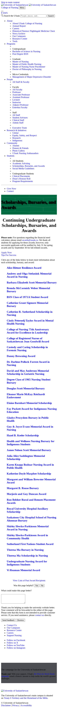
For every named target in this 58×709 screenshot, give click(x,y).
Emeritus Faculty (19, 107)
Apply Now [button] (6, 252)
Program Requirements (22, 181)
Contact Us (12, 625)
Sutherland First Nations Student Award (30, 544)
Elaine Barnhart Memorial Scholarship (29, 403)
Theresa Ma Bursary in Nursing (25, 549)
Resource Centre (19, 38)
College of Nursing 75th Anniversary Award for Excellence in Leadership (28, 331)
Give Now (11, 188)
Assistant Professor (20, 97)
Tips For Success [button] (8, 255)
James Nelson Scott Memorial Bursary (29, 450)
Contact (10, 191)
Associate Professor (21, 94)
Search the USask (12, 16)
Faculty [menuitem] (15, 87)
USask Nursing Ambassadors (25, 153)
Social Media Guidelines (23, 168)
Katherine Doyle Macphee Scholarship (29, 473)
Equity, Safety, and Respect (24, 135)
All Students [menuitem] (17, 161)
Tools (14, 41)
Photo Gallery (18, 150)
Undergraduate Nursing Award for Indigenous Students (27, 563)
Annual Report (19, 26)
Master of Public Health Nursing (26, 64)
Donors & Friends (20, 148)
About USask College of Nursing (27, 23)
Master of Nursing (20, 61)
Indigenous (17, 140)
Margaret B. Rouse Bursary (23, 488)
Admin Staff (17, 122)
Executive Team (19, 128)
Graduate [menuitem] (16, 59)
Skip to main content (10, 2)
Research (16, 138)
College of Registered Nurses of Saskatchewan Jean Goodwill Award (28, 340)
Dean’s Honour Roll (21, 178)
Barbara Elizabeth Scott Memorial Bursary (32, 282)
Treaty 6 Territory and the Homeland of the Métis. (26, 698)
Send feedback (8, 620)
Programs (11, 44)
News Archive (18, 33)
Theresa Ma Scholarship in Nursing (27, 555)
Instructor (16, 102)
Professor (16, 92)
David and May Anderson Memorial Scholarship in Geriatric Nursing (28, 372)
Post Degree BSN (20, 54)
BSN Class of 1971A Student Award (27, 297)
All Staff (16, 115)
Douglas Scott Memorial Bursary (26, 388)
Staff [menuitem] (14, 112)
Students (10, 156)
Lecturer (16, 100)
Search (51, 16)
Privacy (15, 705)
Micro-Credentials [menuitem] (20, 74)
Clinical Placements (21, 176)
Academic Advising (21, 163)
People (10, 79)
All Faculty (17, 89)
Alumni (15, 145)
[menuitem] (32, 31)
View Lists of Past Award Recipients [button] (29, 580)
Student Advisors (20, 117)
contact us (39, 615)
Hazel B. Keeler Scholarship (23, 435)
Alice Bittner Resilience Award (24, 267)
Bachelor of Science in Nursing (26, 51)
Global (15, 133)
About (9, 21)
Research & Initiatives (16, 130)
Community (12, 143)
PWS (4, 13)
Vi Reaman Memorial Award (23, 570)
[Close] (2, 11)
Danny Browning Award (21, 356)
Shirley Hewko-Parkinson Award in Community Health (27, 537)
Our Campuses (19, 36)
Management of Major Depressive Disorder (31, 77)
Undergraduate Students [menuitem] (23, 173)
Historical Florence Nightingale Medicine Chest (33, 31)
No (42, 586)
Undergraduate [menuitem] (19, 49)
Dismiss (20, 620)
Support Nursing (14, 635)
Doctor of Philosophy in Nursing (27, 69)
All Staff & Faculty (20, 82)
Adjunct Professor (20, 105)
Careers (15, 28)
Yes (36, 586)
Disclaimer (6, 705)
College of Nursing (9, 7)
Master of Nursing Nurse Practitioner (28, 66)
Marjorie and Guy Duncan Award (26, 493)
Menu (22, 8)
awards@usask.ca (30, 240)
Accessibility (26, 705)
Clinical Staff (18, 120)
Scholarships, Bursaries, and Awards (28, 166)
